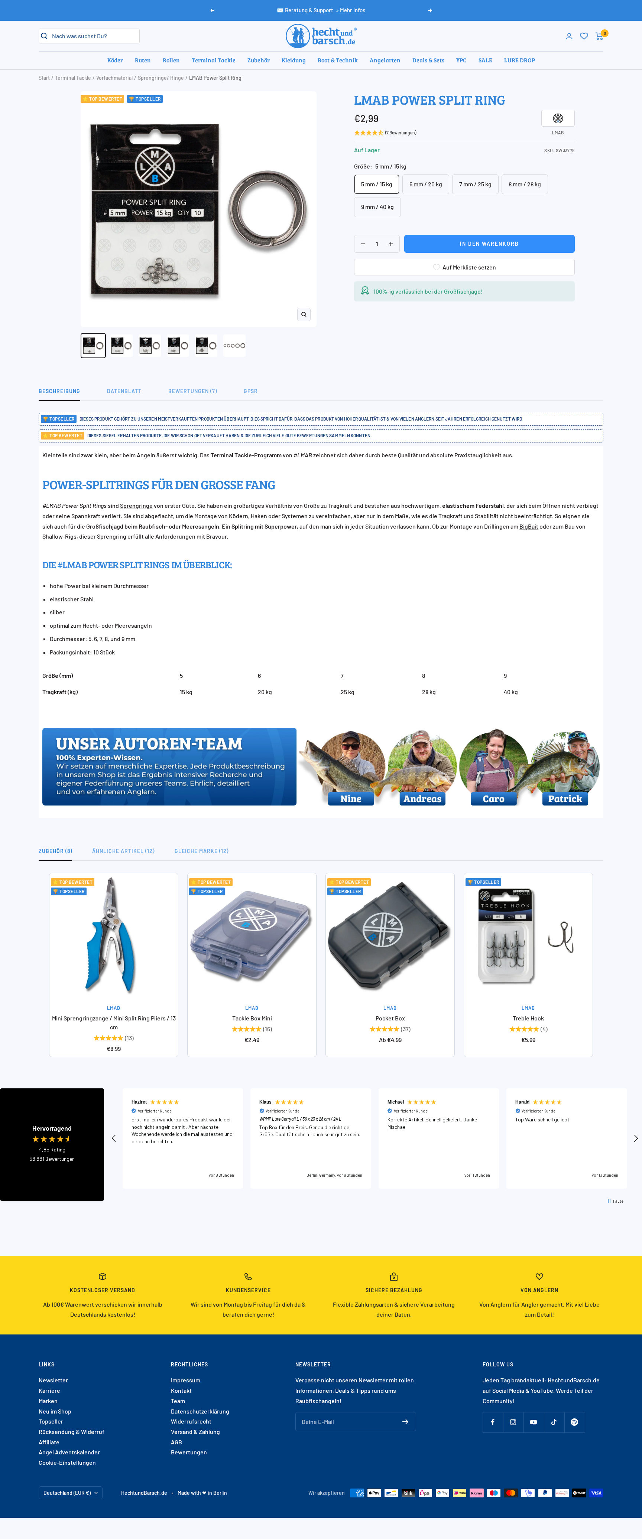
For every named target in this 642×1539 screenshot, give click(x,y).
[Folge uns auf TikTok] (554, 1422)
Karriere (49, 1390)
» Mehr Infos (350, 10)
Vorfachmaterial (114, 78)
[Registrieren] (405, 1421)
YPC (461, 60)
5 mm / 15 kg (376, 183)
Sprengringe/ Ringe (161, 78)
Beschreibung (59, 391)
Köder (115, 60)
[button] (114, 1138)
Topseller (51, 1421)
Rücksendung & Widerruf (71, 1431)
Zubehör (258, 60)
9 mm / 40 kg (377, 206)
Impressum (185, 1379)
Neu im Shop (55, 1411)
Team (178, 1400)
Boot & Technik (338, 60)
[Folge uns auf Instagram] (513, 1422)
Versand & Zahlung (195, 1431)
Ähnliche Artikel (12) (123, 851)
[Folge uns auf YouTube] (533, 1422)
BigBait (528, 526)
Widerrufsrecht (191, 1421)
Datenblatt (124, 391)
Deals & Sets (428, 60)
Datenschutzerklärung (200, 1411)
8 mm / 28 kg (525, 183)
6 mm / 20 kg (425, 183)
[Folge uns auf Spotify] (574, 1422)
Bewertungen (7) (192, 391)
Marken (48, 1400)
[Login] (569, 36)
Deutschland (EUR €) (67, 1493)
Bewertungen (189, 1451)
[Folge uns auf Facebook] (493, 1422)
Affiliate (49, 1441)
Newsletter (53, 1379)
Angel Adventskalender (69, 1451)
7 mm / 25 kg (475, 183)
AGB (176, 1441)
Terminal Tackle (214, 60)
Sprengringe (136, 505)
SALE (485, 60)
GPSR (251, 391)
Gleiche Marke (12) (201, 851)
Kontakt (181, 1390)
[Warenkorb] (599, 36)
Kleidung (294, 60)
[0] (584, 36)
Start (44, 78)
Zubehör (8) (55, 851)
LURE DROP (519, 60)
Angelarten (385, 60)
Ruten (143, 60)
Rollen (171, 60)
